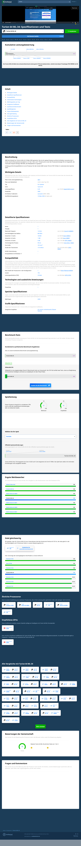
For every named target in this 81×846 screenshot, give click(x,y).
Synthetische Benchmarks (14, 106)
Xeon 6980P (66, 238)
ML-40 (24, 39)
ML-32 (12, 39)
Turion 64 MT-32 (10, 489)
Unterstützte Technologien (14, 99)
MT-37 (46, 39)
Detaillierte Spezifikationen (14, 95)
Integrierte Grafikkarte (13, 104)
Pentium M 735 (9, 558)
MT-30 (37, 39)
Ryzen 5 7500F (26, 58)
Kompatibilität (11, 97)
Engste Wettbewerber (13, 111)
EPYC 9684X (68, 240)
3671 (39, 179)
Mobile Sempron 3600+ (11, 511)
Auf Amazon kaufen (45, 36)
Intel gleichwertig (12, 113)
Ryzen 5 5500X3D (17, 58)
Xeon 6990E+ (66, 236)
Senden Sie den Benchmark (39, 385)
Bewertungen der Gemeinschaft (15, 123)
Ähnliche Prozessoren (13, 116)
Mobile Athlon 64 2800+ (11, 507)
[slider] (38, 22)
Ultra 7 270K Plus (40, 49)
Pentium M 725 (9, 568)
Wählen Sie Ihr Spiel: (40, 436)
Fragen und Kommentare (14, 125)
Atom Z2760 (9, 563)
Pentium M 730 (9, 577)
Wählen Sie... (33, 31)
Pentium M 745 (9, 581)
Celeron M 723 (9, 586)
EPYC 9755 (68, 275)
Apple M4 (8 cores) (69, 189)
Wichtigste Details (12, 92)
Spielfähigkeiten (11, 109)
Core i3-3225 (8, 451)
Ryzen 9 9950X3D (46, 58)
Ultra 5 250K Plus (30, 49)
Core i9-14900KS (68, 231)
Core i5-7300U (42, 451)
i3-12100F (13, 49)
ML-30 (7, 39)
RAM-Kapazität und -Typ (13, 102)
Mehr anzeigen (40, 726)
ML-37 (20, 39)
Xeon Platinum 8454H (67, 270)
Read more (74, 8)
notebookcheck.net (36, 836)
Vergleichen (72, 31)
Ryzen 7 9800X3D (37, 58)
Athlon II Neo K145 (10, 484)
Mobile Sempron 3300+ (11, 502)
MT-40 (50, 39)
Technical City (7, 2)
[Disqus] (41, 790)
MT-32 (41, 39)
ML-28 (3, 39)
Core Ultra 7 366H (69, 243)
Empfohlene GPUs (12, 118)
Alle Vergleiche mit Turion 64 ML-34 (16, 120)
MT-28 (33, 39)
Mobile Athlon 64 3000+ (11, 493)
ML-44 (29, 39)
